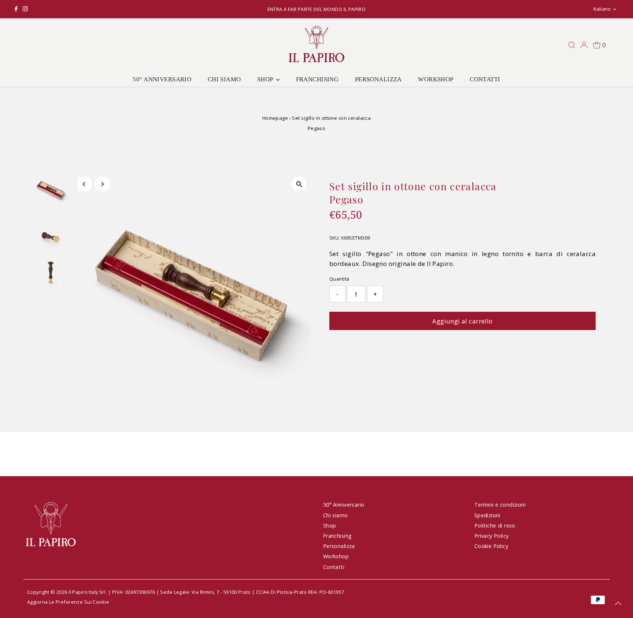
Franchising (317, 79)
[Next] (102, 184)
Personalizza (378, 79)
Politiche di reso (494, 525)
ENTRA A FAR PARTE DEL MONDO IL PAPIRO (316, 9)
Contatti (485, 79)
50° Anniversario (162, 79)
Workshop (435, 79)
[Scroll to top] (618, 603)
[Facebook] (16, 9)
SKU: (334, 237)
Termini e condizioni (500, 504)
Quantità (339, 278)
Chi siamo (224, 79)
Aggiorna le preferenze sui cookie (68, 602)
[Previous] (84, 184)
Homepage (275, 118)
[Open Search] (572, 45)
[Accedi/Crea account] (584, 45)
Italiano (602, 8)
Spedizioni (487, 515)
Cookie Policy (491, 546)
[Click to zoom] (299, 184)
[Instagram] (25, 9)
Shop (265, 79)
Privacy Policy (491, 535)
